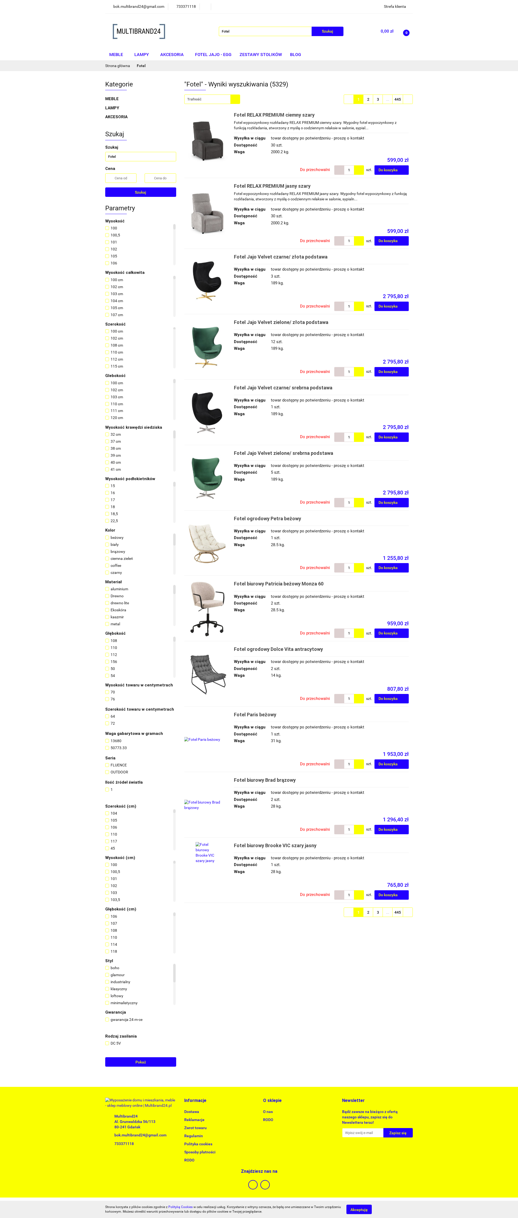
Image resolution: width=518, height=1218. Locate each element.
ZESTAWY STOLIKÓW (261, 54)
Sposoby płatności (200, 1152)
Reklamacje (194, 1120)
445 (397, 99)
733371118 (124, 1144)
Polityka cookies (198, 1144)
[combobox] (212, 99)
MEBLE (116, 54)
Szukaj (140, 192)
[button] (195, 1101)
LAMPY (142, 54)
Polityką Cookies (180, 1207)
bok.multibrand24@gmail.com (140, 1135)
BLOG (295, 54)
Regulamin (193, 1136)
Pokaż (140, 1062)
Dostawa (191, 1111)
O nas (268, 1111)
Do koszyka (388, 170)
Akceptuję (359, 1209)
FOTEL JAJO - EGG (213, 54)
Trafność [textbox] (194, 99)
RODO (189, 1160)
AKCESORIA (172, 54)
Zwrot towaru (195, 1128)
